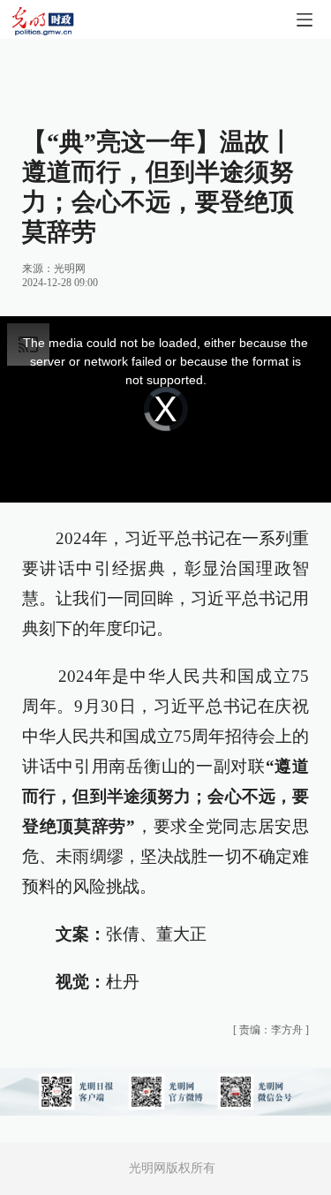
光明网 (70, 268)
